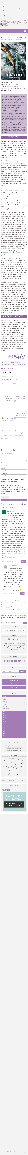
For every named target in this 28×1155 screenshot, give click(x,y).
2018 (4, 725)
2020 (4, 721)
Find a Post (5, 497)
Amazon (12, 88)
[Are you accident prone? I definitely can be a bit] (14, 991)
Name (3, 463)
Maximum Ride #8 (13, 86)
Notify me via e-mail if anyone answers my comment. (12, 480)
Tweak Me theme (19, 1152)
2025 (4, 711)
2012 (4, 737)
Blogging (14, 684)
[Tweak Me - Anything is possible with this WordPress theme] (14, 801)
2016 (4, 729)
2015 (4, 731)
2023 (4, 715)
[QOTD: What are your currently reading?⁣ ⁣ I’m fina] (14, 1081)
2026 (4, 696)
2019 (4, 723)
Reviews (14, 687)
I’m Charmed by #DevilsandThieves (20, 414)
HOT (6, 438)
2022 (4, 717)
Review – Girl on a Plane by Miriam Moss (7, 433)
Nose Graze (14, 1154)
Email (3, 468)
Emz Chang (13, 566)
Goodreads (5, 88)
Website (4, 473)
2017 (4, 727)
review (5, 41)
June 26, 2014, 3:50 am (7, 561)
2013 (4, 735)
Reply (23, 561)
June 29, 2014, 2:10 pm (9, 593)
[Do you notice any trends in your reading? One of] (14, 1129)
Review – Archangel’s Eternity (8, 398)
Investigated (14, 680)
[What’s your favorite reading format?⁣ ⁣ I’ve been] (14, 945)
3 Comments (14, 41)
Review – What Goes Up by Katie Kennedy (20, 433)
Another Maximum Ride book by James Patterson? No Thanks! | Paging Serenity (14, 603)
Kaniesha (10, 511)
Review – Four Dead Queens (20, 397)
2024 (4, 713)
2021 (4, 719)
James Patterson (13, 84)
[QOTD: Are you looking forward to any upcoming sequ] (14, 894)
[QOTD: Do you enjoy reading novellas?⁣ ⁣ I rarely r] (14, 846)
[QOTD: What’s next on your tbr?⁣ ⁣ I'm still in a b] (14, 1029)
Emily (24, 39)
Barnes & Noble (21, 88)
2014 (4, 733)
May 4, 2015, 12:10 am (8, 623)
